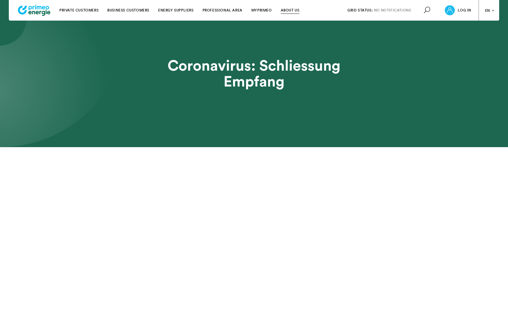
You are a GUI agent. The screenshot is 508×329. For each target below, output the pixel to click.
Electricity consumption (27, 313)
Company (356, 313)
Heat (12, 324)
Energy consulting (136, 313)
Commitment (245, 313)
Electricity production (26, 318)
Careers (355, 318)
